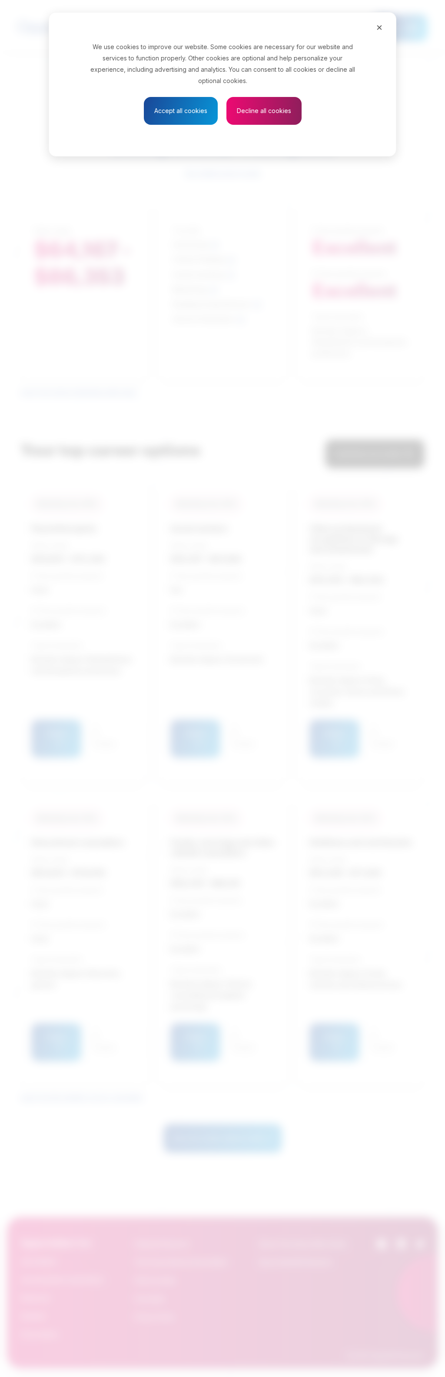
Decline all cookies (264, 110)
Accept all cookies (180, 110)
